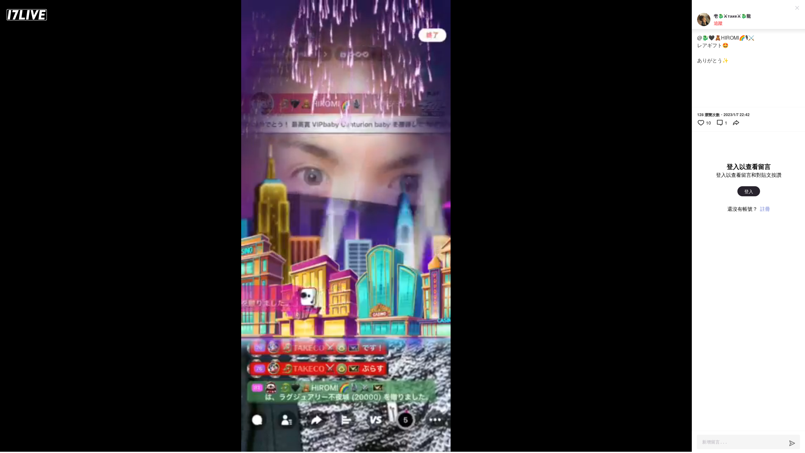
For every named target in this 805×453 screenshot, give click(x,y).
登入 (748, 191)
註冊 (765, 208)
